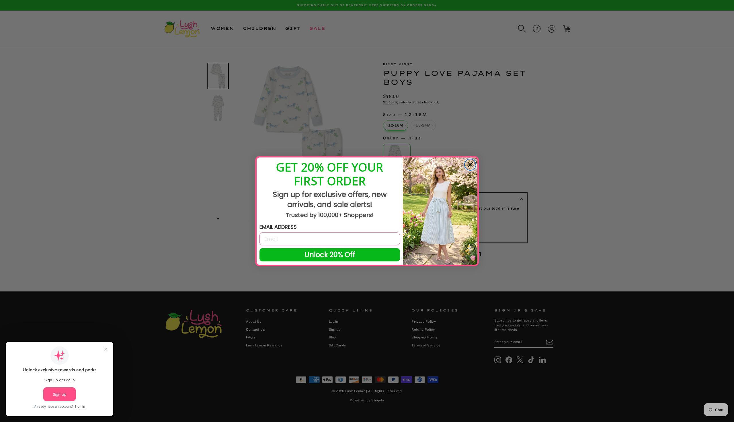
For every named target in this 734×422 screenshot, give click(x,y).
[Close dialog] (470, 164)
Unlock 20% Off (329, 254)
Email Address (278, 226)
